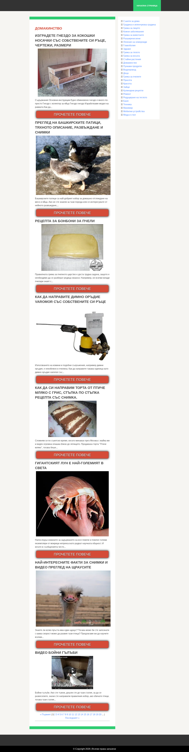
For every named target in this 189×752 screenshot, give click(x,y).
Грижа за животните (133, 35)
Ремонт (127, 94)
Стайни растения (132, 59)
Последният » (72, 718)
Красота (127, 83)
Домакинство (130, 63)
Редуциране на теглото (135, 97)
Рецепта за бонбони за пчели (65, 221)
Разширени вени (131, 38)
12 (76, 714)
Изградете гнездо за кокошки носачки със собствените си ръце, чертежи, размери (70, 40)
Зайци (126, 87)
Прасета (127, 80)
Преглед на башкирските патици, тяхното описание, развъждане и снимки (69, 127)
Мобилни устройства (134, 111)
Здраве (127, 49)
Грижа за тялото (131, 52)
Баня (126, 101)
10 (70, 714)
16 (88, 714)
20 (100, 714)
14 (82, 714)
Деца (126, 73)
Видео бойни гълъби (56, 652)
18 (94, 714)
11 (73, 714)
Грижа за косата (131, 56)
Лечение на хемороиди (135, 42)
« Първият (45, 714)
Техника (127, 104)
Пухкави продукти (132, 66)
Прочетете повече (72, 114)
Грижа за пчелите (132, 76)
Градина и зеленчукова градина (139, 24)
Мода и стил (129, 115)
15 (85, 714)
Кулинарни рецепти (133, 90)
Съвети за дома (131, 21)
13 (79, 714)
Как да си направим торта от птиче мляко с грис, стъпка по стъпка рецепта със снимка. (70, 392)
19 (97, 714)
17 (91, 714)
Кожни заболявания (133, 31)
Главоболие (129, 45)
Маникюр (128, 108)
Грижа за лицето (131, 28)
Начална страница (147, 6)
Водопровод (129, 70)
